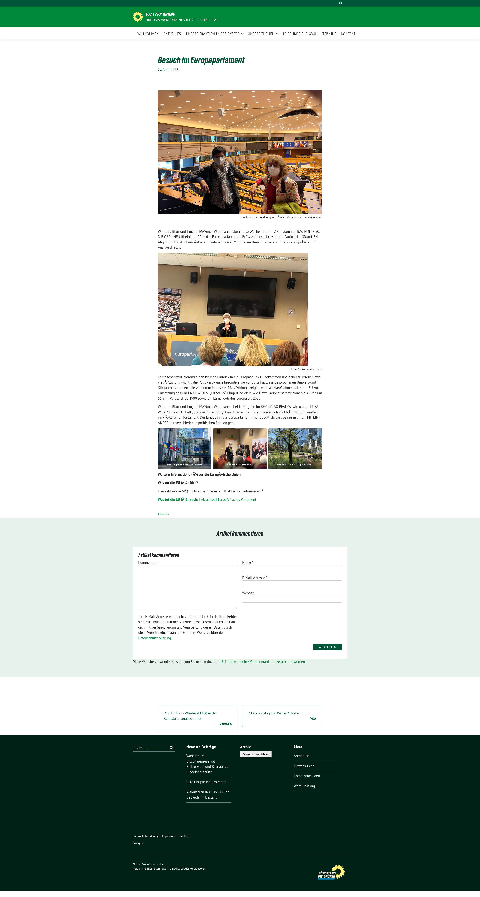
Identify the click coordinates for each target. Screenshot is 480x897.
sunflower (161, 868)
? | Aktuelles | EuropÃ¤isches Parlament (207, 499)
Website (248, 593)
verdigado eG (198, 868)
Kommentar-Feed (307, 776)
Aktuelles (163, 514)
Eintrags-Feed (304, 766)
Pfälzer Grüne (160, 14)
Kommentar (148, 562)
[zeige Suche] (340, 3)
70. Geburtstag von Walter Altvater (282, 716)
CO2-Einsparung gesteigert (206, 782)
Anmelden (301, 756)
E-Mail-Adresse (254, 577)
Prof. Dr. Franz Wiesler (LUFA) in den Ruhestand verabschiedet (198, 718)
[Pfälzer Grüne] (138, 16)
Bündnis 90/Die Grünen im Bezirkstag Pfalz (183, 20)
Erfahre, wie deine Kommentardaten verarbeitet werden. (264, 661)
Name (247, 562)
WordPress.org (304, 786)
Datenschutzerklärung (154, 638)
